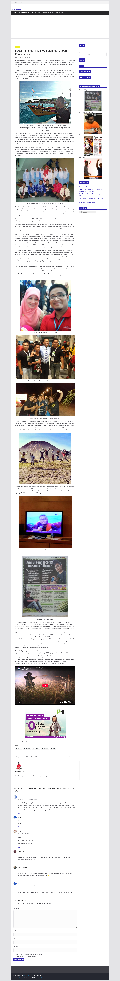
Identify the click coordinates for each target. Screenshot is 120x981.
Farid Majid (22, 867)
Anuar (20, 797)
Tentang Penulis (24, 13)
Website (15, 946)
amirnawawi (27, 57)
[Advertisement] (60, 27)
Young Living (36, 13)
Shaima (21, 851)
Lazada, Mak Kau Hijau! (68, 757)
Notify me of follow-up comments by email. (28, 954)
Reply (19, 813)
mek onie (21, 817)
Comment (17, 908)
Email (15, 938)
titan (20, 831)
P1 (22, 647)
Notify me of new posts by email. (25, 957)
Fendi (20, 883)
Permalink (36, 799)
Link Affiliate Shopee (84, 187)
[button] (45, 102)
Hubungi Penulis (47, 13)
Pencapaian (59, 13)
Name (15, 931)
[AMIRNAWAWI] (16, 9)
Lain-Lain (18, 46)
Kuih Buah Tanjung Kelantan (87, 202)
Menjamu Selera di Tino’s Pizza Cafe (26, 757)
